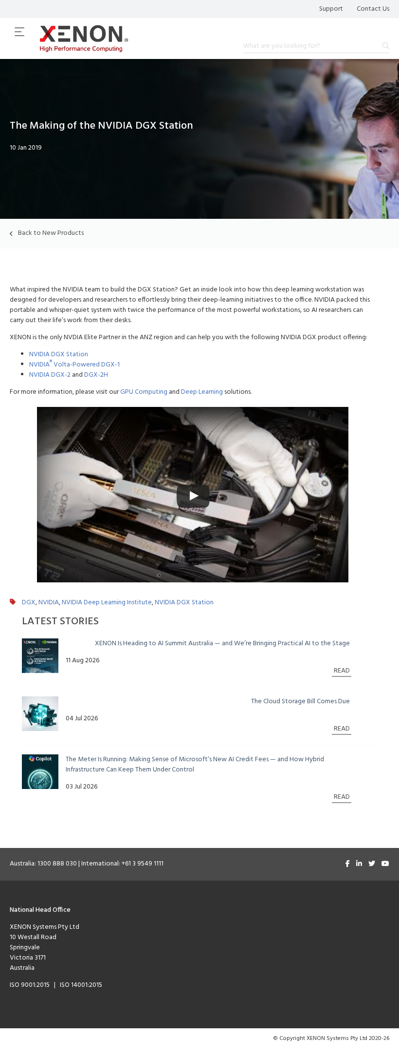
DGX (29, 602)
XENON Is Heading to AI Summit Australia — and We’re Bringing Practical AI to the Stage (222, 643)
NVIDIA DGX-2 (50, 375)
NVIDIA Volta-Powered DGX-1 (74, 364)
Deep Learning (202, 392)
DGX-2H (96, 375)
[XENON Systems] (84, 38)
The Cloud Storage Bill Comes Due (300, 701)
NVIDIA (48, 602)
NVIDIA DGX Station (58, 354)
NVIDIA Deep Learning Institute (107, 602)
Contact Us (373, 9)
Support (331, 9)
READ (342, 671)
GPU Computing (143, 392)
